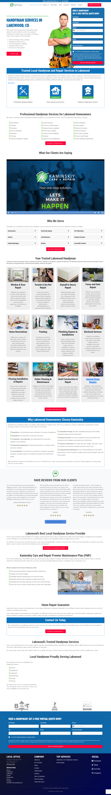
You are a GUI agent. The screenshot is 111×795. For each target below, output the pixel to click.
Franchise (73, 5)
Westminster (10, 777)
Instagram (97, 773)
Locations (66, 5)
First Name (76, 17)
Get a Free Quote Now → (55, 249)
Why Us (45, 5)
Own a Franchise (39, 776)
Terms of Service (85, 51)
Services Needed (77, 45)
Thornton (9, 781)
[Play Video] (8, 212)
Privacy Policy (95, 51)
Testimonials (38, 771)
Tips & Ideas (53, 5)
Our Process (38, 762)
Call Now (13, 53)
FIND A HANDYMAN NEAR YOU (51, 1)
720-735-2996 (11, 764)
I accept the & (87, 51)
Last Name (76, 22)
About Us (37, 760)
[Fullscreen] (102, 212)
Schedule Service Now (94, 5)
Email (75, 39)
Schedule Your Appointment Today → (55, 548)
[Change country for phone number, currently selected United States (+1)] (74, 30)
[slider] (54, 212)
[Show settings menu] (99, 212)
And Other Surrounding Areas (14, 782)
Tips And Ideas (38, 779)
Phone (75, 28)
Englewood (10, 772)
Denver (8, 770)
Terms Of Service (51, 791)
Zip (74, 34)
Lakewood (9, 773)
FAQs (60, 5)
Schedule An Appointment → (55, 143)
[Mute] (95, 212)
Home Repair (60, 762)
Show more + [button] (11, 83)
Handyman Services (34, 5)
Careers (36, 773)
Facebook (97, 761)
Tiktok (95, 765)
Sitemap (61, 791)
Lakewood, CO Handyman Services (67, 760)
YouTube (96, 769)
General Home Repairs (93, 380)
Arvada (8, 775)
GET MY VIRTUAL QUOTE (87, 62)
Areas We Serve (39, 782)
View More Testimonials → (55, 521)
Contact (80, 5)
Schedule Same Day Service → (55, 409)
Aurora (8, 779)
